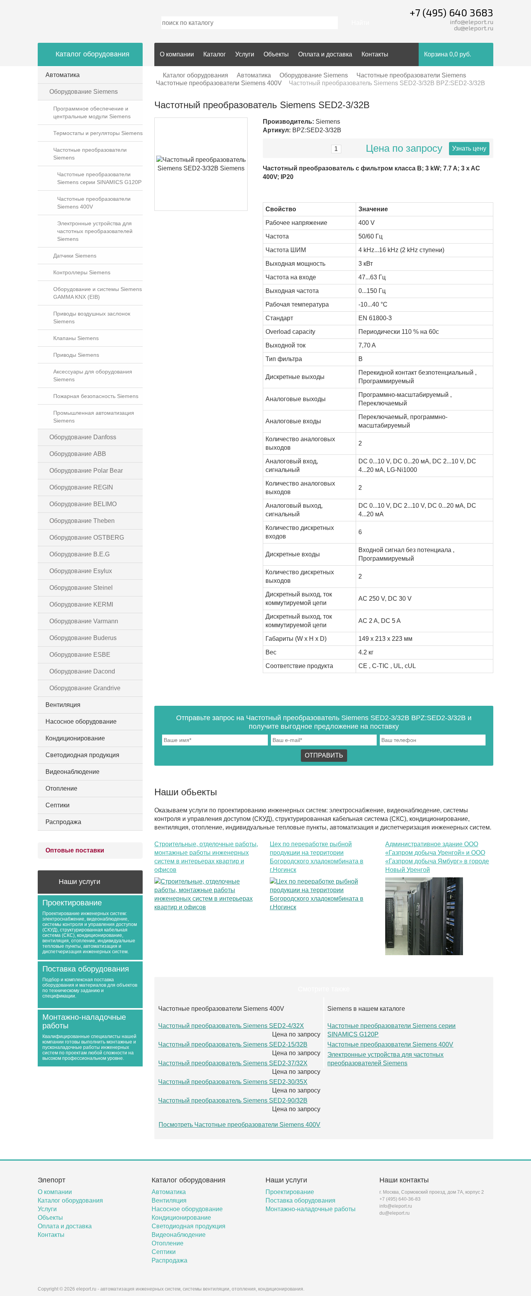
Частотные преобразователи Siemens (90, 154)
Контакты (375, 54)
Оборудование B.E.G (79, 554)
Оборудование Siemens (83, 91)
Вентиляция (62, 704)
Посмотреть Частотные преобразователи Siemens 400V (239, 1124)
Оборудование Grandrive (85, 688)
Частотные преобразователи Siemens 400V (94, 203)
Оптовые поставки (74, 850)
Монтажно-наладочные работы (311, 1209)
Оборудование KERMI (81, 604)
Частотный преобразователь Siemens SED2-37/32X (232, 1063)
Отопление (61, 788)
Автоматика (62, 75)
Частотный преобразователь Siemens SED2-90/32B (232, 1100)
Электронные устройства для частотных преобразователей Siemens (95, 231)
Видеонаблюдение (72, 771)
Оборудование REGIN (81, 487)
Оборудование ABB (77, 454)
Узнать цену (469, 148)
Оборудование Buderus (83, 638)
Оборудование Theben (82, 520)
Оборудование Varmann (83, 621)
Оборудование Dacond (82, 671)
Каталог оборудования (195, 75)
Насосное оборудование (81, 721)
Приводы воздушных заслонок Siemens (91, 317)
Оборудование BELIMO (83, 504)
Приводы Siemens (76, 355)
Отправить (324, 755)
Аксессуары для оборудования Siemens (92, 375)
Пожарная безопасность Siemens (95, 396)
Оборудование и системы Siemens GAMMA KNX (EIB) (97, 293)
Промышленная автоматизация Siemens (93, 417)
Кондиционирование (75, 738)
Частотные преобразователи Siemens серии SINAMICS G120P (99, 178)
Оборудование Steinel (81, 587)
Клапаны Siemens (76, 338)
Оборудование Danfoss (82, 437)
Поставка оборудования (300, 1200)
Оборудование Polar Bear (86, 470)
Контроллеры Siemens (81, 272)
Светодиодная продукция (82, 755)
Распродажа (63, 822)
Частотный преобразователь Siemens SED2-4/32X (231, 1025)
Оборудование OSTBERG (86, 537)
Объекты (276, 54)
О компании (177, 54)
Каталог (214, 54)
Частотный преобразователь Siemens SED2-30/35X (232, 1082)
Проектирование (290, 1192)
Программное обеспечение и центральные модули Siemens (92, 112)
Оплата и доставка (325, 54)
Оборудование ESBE (79, 654)
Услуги (244, 54)
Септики (57, 805)
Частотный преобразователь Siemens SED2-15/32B (232, 1044)
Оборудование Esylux (80, 571)
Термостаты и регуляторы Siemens (98, 133)
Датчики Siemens (74, 256)
